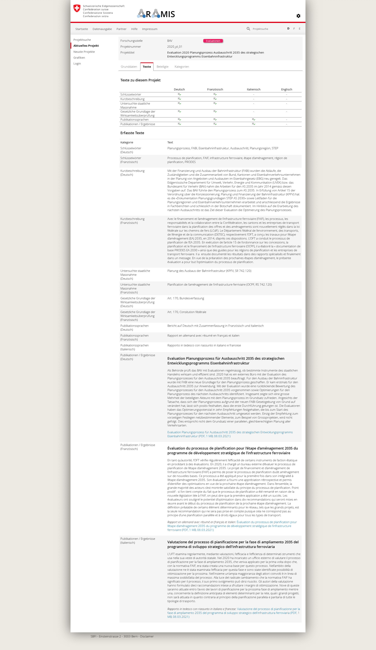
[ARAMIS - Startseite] (124, 16)
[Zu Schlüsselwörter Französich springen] (215, 95)
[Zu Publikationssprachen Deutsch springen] (179, 120)
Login (77, 63)
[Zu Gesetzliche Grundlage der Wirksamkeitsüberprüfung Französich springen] (215, 112)
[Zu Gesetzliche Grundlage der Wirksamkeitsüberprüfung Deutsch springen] (179, 112)
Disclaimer (147, 636)
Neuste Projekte (84, 52)
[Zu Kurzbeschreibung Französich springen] (215, 99)
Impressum (149, 29)
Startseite (81, 29)
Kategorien (182, 66)
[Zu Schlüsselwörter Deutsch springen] (179, 95)
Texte (147, 67)
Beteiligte (162, 66)
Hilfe (134, 29)
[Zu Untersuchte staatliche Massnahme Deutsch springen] (179, 104)
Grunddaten (129, 66)
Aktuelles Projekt (86, 46)
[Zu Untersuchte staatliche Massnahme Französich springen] (215, 104)
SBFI (93, 636)
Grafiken (79, 57)
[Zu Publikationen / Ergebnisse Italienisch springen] (253, 124)
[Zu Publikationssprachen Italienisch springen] (253, 120)
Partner (122, 29)
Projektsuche (82, 40)
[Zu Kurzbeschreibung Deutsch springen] (179, 99)
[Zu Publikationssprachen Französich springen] (215, 120)
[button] (298, 16)
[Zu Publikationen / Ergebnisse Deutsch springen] (179, 124)
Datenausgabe (102, 29)
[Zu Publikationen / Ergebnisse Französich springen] (215, 124)
